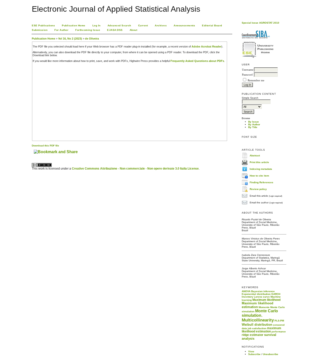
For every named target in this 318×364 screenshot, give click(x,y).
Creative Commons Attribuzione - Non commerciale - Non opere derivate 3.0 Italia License (135, 168)
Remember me (256, 80)
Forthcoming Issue (87, 30)
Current (143, 25)
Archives (161, 25)
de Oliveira (92, 38)
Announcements (184, 25)
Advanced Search (119, 25)
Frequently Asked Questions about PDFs (197, 60)
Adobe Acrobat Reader (206, 46)
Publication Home (73, 25)
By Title (252, 127)
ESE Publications (43, 25)
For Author (61, 30)
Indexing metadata (261, 168)
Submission (39, 30)
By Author (254, 124)
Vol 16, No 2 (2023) (70, 38)
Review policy (258, 188)
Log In (96, 25)
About (133, 30)
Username (247, 69)
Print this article (259, 162)
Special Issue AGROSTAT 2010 (260, 22)
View (251, 351)
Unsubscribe (270, 354)
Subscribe (254, 354)
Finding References (261, 182)
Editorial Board (212, 25)
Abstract (255, 155)
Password (247, 74)
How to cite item (259, 175)
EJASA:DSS (115, 30)
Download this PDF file (45, 145)
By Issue (253, 121)
